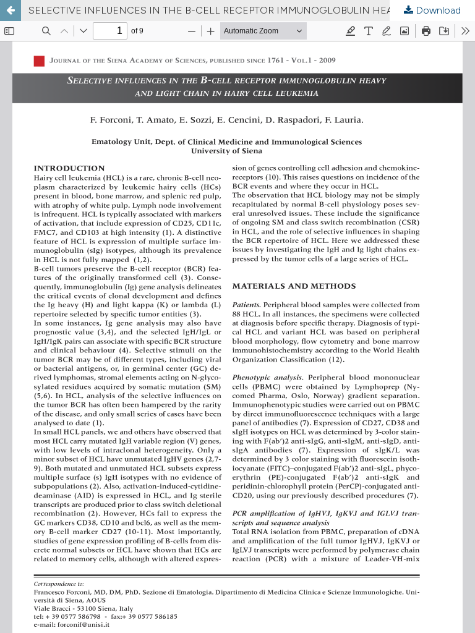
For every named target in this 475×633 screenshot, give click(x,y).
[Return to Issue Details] (10, 10)
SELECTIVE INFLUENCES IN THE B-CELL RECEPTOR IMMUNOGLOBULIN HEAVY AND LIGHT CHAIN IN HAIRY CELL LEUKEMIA (251, 10)
